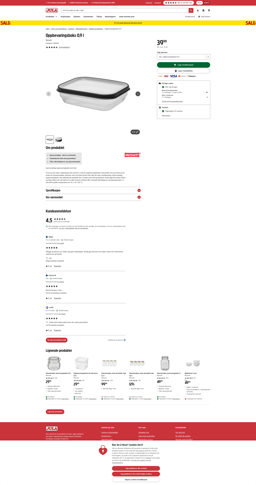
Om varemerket (54, 197)
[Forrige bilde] (48, 93)
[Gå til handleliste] (203, 10)
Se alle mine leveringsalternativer (172, 101)
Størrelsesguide (107, 440)
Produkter (50, 17)
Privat (200, 3)
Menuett (49, 40)
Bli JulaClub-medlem (183, 436)
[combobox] (127, 10)
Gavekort (157, 3)
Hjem (48, 29)
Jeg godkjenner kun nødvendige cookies (136, 474)
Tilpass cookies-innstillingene (136, 479)
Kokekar (71, 29)
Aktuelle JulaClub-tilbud (184, 440)
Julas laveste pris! (127, 17)
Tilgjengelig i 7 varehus (141, 399)
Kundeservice (190, 16)
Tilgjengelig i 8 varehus (113, 399)
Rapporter (57, 266)
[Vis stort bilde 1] (93, 93)
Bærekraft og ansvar (145, 440)
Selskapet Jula (143, 432)
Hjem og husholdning (58, 29)
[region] (128, 462)
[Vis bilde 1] (50, 140)
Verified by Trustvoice (115, 340)
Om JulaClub (180, 432)
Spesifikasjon (53, 190)
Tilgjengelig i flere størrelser (194, 399)
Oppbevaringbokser (96, 29)
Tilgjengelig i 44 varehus (58, 399)
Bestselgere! (110, 17)
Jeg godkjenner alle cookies (136, 468)
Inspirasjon (65, 17)
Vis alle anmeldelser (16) (57, 340)
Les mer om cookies (138, 460)
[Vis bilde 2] (59, 140)
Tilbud (99, 17)
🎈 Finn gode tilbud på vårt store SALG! (128, 23)
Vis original (60, 243)
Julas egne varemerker (146, 436)
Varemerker (88, 17)
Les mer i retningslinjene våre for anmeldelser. (73, 228)
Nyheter (77, 17)
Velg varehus (205, 16)
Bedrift (206, 3)
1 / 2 (133, 132)
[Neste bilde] (138, 93)
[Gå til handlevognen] (209, 10)
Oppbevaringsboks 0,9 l (113, 29)
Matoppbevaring (81, 29)
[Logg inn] (197, 10)
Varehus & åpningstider (109, 432)
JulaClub (149, 3)
